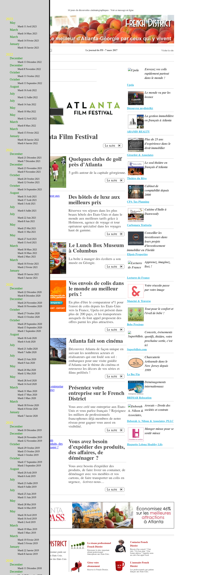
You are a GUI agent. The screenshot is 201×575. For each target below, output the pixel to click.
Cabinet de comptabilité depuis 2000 (157, 190)
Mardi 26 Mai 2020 (27, 370)
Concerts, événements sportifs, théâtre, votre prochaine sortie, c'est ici (158, 338)
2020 (9, 285)
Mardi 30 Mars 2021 (27, 249)
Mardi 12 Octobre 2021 (29, 182)
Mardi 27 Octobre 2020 (29, 313)
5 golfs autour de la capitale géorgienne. (97, 172)
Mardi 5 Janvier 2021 (28, 278)
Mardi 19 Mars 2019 (27, 529)
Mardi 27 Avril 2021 (27, 239)
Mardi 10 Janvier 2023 (28, 47)
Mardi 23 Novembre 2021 (30, 168)
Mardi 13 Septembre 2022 (30, 83)
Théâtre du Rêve (137, 178)
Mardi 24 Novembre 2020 (30, 302)
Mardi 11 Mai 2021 (27, 232)
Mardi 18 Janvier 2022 (28, 139)
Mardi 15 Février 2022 (28, 132)
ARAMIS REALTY (138, 131)
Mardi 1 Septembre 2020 (29, 331)
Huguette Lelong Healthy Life (145, 444)
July (12, 93)
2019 (9, 423)
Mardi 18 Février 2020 (28, 405)
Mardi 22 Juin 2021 (27, 217)
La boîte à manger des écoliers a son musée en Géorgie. (95, 260)
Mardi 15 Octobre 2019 (29, 451)
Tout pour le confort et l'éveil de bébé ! (159, 311)
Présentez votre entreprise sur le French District (96, 392)
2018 (9, 561)
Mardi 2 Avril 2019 (27, 522)
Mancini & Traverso (139, 301)
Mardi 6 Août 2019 (27, 476)
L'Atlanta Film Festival (63, 136)
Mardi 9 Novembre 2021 (29, 171)
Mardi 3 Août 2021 (27, 203)
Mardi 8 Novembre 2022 (29, 69)
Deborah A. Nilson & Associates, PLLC (150, 421)
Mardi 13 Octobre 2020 (29, 317)
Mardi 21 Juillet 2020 (28, 348)
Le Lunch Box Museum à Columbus (96, 248)
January (14, 44)
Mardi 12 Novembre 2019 (30, 440)
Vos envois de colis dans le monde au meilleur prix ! (96, 288)
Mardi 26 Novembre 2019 (30, 437)
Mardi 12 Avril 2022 (27, 118)
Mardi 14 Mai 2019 (27, 508)
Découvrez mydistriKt (140, 108)
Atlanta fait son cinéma (96, 341)
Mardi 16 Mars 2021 (27, 253)
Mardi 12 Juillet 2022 (28, 97)
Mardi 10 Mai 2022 (27, 111)
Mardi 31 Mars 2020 (27, 391)
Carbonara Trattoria (139, 225)
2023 (9, 19)
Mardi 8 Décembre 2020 (29, 295)
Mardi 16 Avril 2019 (27, 518)
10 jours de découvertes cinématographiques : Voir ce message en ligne (100, 10)
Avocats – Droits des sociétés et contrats (157, 407)
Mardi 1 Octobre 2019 (28, 455)
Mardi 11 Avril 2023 (27, 26)
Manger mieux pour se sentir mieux (159, 431)
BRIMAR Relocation (139, 398)
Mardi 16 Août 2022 (27, 90)
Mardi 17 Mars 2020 (27, 394)
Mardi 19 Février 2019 (28, 539)
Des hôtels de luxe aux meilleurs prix (94, 199)
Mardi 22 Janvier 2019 (28, 550)
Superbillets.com (137, 349)
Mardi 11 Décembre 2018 (30, 568)
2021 (9, 150)
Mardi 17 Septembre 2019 (30, 462)
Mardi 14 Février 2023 (28, 40)
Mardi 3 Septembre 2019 (29, 465)
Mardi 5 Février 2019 (28, 543)
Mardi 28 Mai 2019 (27, 504)
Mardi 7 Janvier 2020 (28, 416)
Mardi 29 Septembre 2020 (30, 324)
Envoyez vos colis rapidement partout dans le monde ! (157, 73)
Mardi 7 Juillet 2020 (27, 352)
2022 (9, 54)
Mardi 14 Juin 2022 (27, 104)
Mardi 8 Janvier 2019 (28, 554)
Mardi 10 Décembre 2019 (30, 430)
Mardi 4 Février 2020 (28, 408)
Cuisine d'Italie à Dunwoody (155, 211)
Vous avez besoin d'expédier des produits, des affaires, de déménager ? (97, 449)
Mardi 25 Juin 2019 (27, 494)
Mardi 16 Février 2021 (28, 263)
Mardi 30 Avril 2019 (27, 515)
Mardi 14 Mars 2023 (27, 33)
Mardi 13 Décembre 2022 (30, 62)
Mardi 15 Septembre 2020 (30, 327)
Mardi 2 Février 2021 (28, 267)
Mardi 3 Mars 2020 (27, 398)
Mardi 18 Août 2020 (27, 338)
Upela (130, 85)
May (13, 22)
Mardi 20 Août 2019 (27, 472)
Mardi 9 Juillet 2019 (27, 486)
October (15, 72)
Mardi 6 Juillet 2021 (27, 210)
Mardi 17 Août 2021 (27, 200)
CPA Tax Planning (138, 202)
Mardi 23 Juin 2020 (27, 359)
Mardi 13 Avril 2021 (27, 242)
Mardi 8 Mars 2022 (27, 125)
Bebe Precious (135, 324)
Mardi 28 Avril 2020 (27, 380)
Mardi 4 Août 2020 (27, 341)
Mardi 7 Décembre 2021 (29, 161)
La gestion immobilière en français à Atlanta (159, 118)
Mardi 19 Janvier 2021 (28, 274)
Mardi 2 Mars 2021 (27, 256)
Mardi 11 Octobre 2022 (29, 76)
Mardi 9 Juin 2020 (26, 363)
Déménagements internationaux (155, 384)
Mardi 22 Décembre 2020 (30, 292)
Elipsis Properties (137, 254)
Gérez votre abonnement (93, 564)
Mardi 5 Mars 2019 (27, 532)
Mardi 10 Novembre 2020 (30, 306)
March (14, 29)
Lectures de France (138, 278)
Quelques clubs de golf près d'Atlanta (95, 161)
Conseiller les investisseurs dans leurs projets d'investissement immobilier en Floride (147, 241)
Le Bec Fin (133, 374)
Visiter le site (167, 50)
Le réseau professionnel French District (99, 544)
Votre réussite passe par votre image (157, 287)
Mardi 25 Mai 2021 (27, 228)
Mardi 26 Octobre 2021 (29, 179)
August (14, 86)
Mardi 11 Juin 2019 (27, 497)
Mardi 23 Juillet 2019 (28, 483)
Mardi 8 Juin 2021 (26, 221)
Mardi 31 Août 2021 (27, 196)
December (16, 58)
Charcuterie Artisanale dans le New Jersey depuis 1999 (156, 363)
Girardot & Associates (140, 155)
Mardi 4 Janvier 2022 (28, 143)
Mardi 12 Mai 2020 (27, 373)
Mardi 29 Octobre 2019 (29, 448)
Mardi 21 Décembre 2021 (30, 157)
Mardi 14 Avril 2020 (27, 384)
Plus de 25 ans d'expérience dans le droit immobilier (158, 143)
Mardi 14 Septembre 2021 (30, 189)
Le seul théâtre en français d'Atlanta (156, 164)
